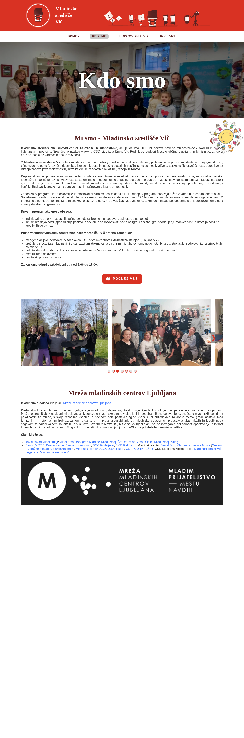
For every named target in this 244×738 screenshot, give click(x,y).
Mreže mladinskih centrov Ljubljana (87, 403)
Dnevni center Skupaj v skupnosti (68, 445)
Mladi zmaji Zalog (166, 442)
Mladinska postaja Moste (193, 445)
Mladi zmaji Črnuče (114, 442)
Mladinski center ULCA (92, 448)
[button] (109, 371)
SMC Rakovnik (126, 445)
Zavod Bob (167, 445)
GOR (129, 448)
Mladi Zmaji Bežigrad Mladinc (79, 442)
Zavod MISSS (35, 445)
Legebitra (32, 452)
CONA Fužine (143, 448)
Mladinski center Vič (207, 448)
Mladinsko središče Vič (55, 452)
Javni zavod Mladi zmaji (42, 442)
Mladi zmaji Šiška (141, 442)
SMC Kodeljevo (103, 445)
